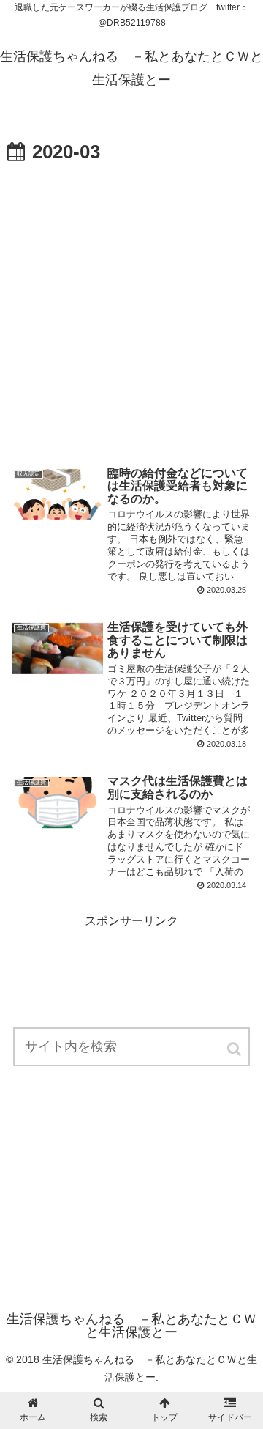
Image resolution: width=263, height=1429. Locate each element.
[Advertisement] (131, 308)
